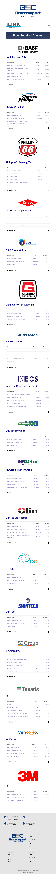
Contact (31, 837)
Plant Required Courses (34, 845)
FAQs (30, 841)
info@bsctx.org (29, 816)
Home (30, 843)
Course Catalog (32, 839)
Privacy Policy (32, 846)
